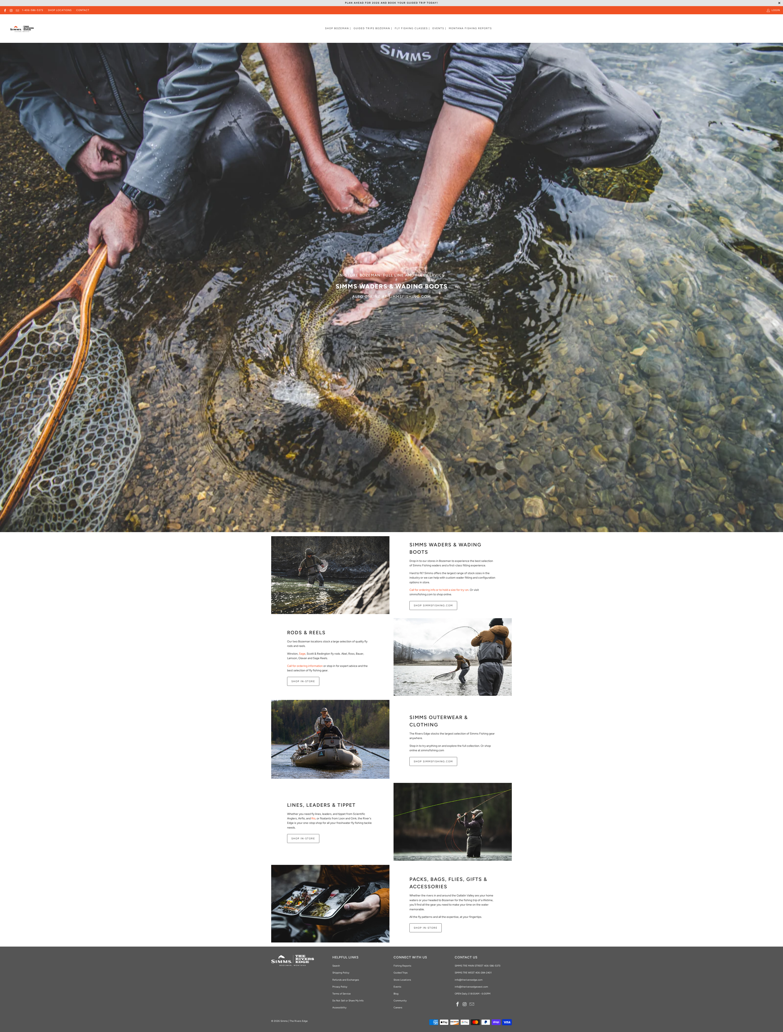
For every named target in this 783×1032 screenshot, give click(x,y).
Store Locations (402, 979)
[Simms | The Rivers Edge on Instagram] (11, 10)
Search (336, 965)
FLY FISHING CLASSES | (412, 28)
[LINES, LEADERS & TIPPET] (453, 822)
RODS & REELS (306, 632)
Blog (396, 993)
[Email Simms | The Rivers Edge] (17, 10)
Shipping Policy (340, 972)
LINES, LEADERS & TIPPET (321, 805)
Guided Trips (401, 972)
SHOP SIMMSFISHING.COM (433, 605)
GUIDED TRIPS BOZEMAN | (373, 28)
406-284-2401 (483, 972)
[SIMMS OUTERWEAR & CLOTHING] (330, 739)
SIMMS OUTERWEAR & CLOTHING (438, 721)
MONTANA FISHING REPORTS (470, 28)
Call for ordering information (305, 666)
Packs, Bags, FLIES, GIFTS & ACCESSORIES (448, 882)
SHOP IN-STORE (303, 681)
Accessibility (339, 1007)
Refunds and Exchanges (345, 979)
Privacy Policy (339, 986)
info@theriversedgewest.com (471, 986)
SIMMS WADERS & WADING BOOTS (445, 548)
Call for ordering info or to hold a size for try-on (439, 590)
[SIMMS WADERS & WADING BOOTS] (330, 575)
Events (397, 986)
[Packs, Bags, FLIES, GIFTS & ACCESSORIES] (330, 904)
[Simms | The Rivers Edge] (22, 30)
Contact (82, 10)
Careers (398, 1007)
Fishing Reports (402, 965)
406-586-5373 (491, 965)
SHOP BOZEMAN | (338, 28)
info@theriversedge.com (468, 979)
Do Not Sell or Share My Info (348, 1000)
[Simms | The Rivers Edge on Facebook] (5, 10)
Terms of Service (341, 993)
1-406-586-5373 (32, 10)
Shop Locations (60, 10)
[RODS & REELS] (453, 657)
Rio (313, 818)
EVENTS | (439, 28)
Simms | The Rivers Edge (294, 1021)
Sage (302, 653)
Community (400, 1000)
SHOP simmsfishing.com (433, 761)
